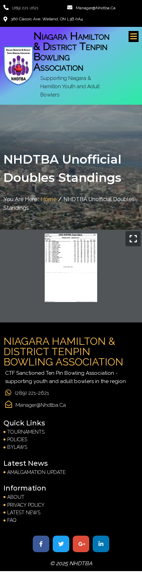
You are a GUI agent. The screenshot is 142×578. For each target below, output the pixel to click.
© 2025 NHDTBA (71, 563)
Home (49, 199)
